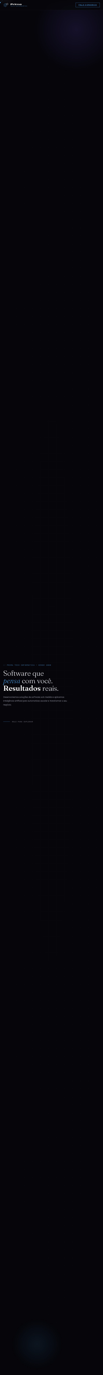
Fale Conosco (88, 5)
